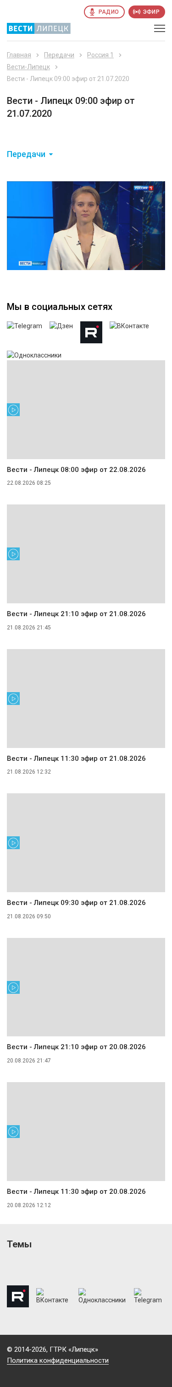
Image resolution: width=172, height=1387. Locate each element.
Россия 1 (100, 55)
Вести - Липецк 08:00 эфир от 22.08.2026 (76, 470)
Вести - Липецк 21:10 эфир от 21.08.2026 (76, 614)
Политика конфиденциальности (58, 1360)
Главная (19, 55)
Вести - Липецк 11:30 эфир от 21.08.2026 (76, 758)
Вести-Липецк (28, 66)
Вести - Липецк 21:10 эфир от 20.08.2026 (76, 1047)
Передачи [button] (26, 154)
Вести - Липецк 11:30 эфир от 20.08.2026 (76, 1191)
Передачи (59, 55)
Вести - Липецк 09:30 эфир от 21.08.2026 (76, 903)
